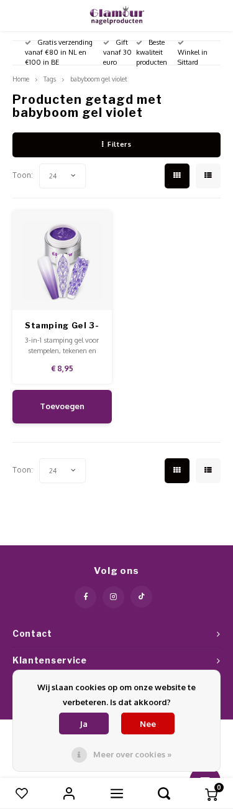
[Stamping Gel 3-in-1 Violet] (62, 261)
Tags (49, 79)
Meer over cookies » (132, 754)
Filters (119, 144)
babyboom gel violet (98, 79)
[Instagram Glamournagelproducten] (113, 597)
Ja (84, 724)
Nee (148, 724)
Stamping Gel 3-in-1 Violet (62, 326)
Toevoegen (62, 406)
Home (20, 79)
